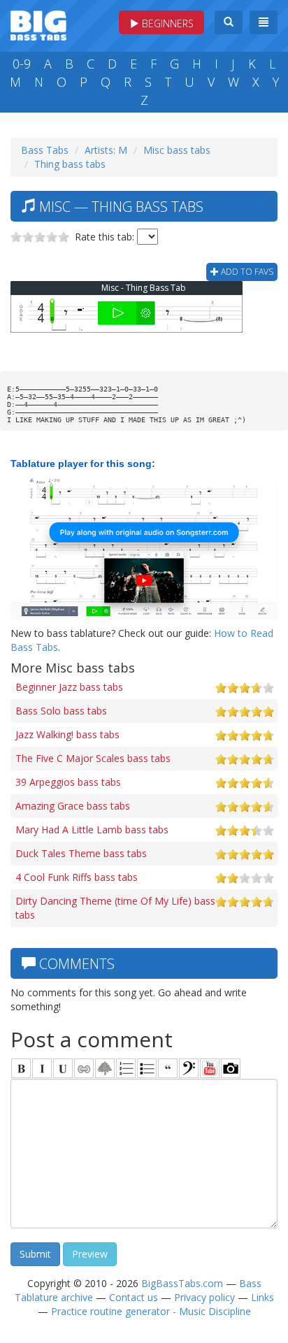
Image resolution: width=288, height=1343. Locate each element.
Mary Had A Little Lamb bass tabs (91, 829)
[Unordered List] (147, 1068)
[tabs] (189, 1068)
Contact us (133, 1297)
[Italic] (42, 1068)
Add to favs (246, 272)
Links (262, 1297)
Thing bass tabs (70, 164)
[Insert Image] (105, 1068)
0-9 (22, 63)
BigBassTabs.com (182, 1283)
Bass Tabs (45, 150)
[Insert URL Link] (84, 1068)
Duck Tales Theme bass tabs (81, 853)
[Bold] (21, 1068)
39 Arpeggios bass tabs (68, 782)
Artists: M (106, 150)
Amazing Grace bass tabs (72, 805)
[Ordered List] (126, 1068)
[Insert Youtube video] (209, 1068)
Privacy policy (204, 1297)
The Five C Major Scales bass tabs (93, 758)
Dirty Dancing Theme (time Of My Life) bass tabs (115, 907)
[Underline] (63, 1068)
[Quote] (168, 1068)
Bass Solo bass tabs (61, 710)
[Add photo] (230, 1068)
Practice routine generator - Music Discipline (151, 1311)
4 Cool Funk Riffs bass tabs (76, 877)
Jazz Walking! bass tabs (67, 734)
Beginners (166, 23)
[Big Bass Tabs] (38, 24)
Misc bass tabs (176, 150)
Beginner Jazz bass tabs (69, 687)
